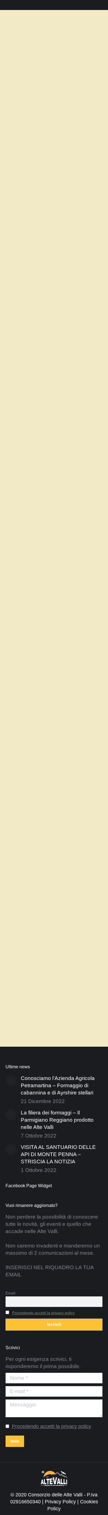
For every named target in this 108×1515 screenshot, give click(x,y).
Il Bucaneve (26, 348)
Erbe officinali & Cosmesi (40, 113)
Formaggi (69, 365)
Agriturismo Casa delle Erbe (46, 103)
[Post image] (54, 51)
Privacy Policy (60, 1501)
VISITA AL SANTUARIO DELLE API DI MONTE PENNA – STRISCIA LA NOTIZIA (58, 1154)
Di (22, 120)
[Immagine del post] (11, 1080)
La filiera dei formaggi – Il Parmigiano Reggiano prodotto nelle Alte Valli (57, 1120)
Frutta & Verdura (30, 372)
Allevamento (26, 358)
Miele (58, 372)
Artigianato (54, 358)
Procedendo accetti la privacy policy (43, 1313)
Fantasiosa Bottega (36, 607)
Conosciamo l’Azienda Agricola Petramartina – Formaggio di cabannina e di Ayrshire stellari (58, 1085)
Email (10, 1293)
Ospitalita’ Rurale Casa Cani (46, 874)
